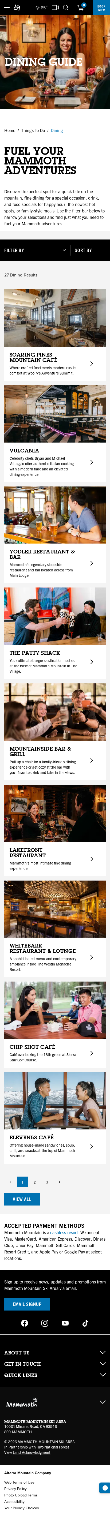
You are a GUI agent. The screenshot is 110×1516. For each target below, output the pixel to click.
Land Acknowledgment (31, 1452)
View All (22, 1199)
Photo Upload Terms (21, 1495)
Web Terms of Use (19, 1482)
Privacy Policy (15, 1489)
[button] (35, 250)
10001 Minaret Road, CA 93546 (30, 1426)
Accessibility (14, 1501)
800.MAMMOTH (18, 1431)
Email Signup (27, 1304)
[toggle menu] (7, 7)
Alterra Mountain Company (27, 1473)
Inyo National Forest (53, 1446)
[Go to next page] (59, 1182)
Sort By (83, 250)
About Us (16, 1353)
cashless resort (64, 1232)
